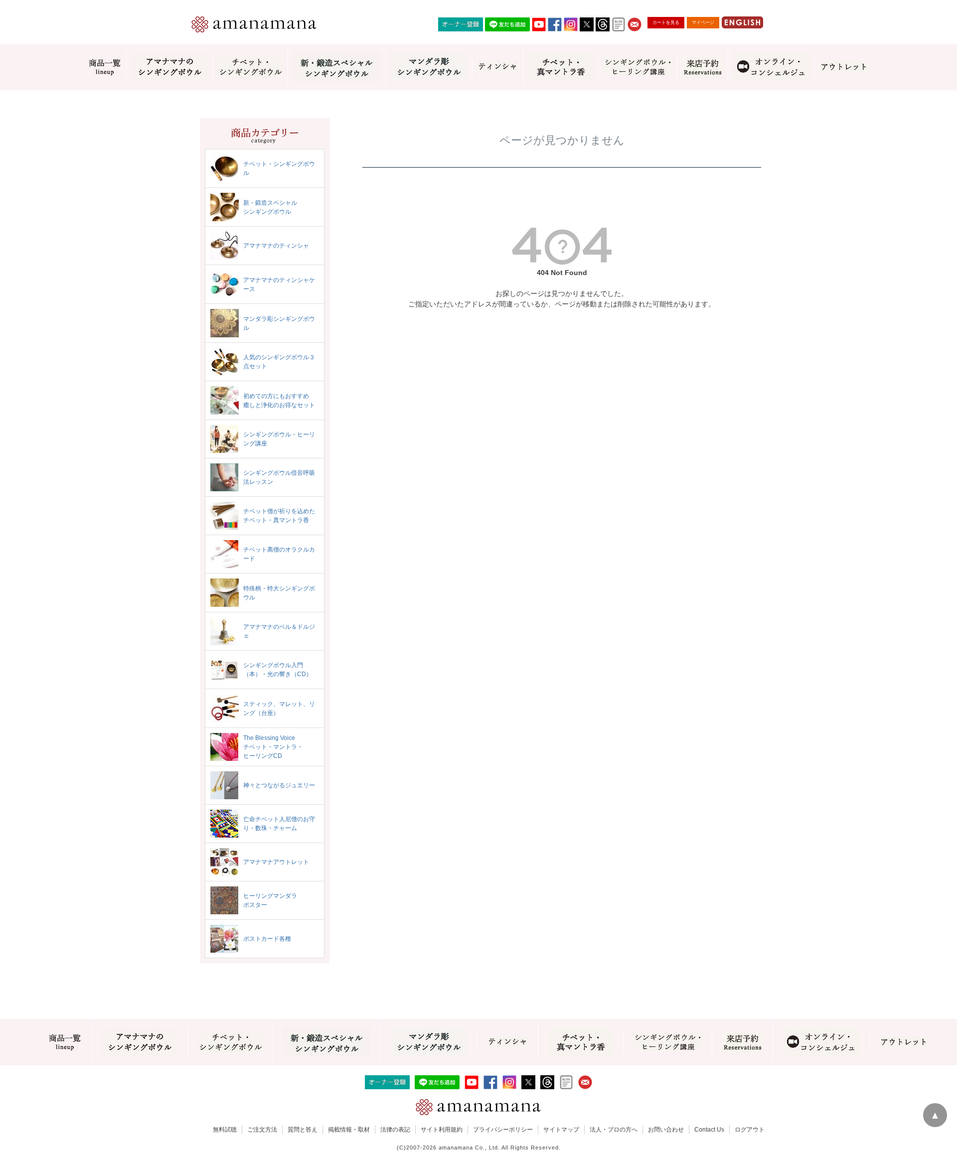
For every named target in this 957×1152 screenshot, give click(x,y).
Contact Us (709, 1129)
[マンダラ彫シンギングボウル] (428, 67)
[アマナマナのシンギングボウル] (169, 67)
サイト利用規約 (442, 1129)
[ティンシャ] (497, 67)
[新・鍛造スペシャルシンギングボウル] (336, 67)
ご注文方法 (262, 1129)
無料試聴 (225, 1129)
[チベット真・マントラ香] (560, 67)
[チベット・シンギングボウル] (250, 67)
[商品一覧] (105, 67)
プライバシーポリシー (503, 1129)
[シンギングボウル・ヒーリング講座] (637, 67)
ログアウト (750, 1129)
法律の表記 (395, 1129)
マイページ (703, 22)
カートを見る (665, 22)
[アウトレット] (843, 67)
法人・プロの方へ (614, 1129)
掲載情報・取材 (349, 1129)
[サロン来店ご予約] (702, 67)
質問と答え (303, 1129)
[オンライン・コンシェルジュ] (771, 67)
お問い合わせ (666, 1129)
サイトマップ (561, 1129)
